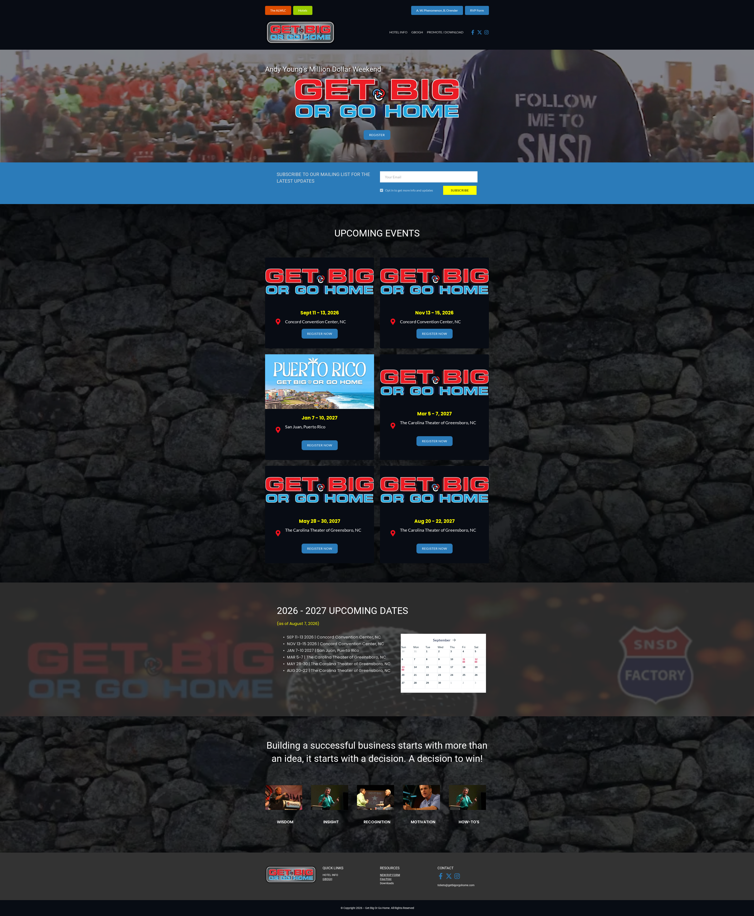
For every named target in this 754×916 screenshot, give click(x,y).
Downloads (387, 883)
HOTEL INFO (330, 875)
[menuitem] (398, 32)
